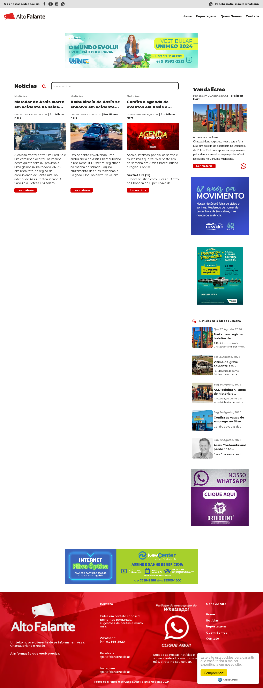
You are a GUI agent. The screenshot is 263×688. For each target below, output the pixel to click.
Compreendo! (214, 672)
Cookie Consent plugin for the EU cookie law (228, 680)
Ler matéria (25, 190)
